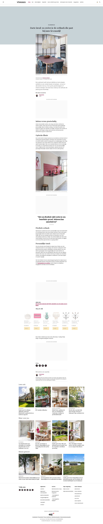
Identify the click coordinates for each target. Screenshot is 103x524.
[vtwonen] (21, 2)
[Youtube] (27, 490)
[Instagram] (25, 490)
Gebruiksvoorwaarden (55, 517)
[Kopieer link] (37, 366)
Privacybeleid (40, 517)
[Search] (99, 2)
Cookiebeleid (34, 517)
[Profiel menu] (97, 2)
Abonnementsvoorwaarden (65, 517)
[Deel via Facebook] (43, 366)
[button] (47, 517)
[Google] (20, 490)
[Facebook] (22, 490)
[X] (32, 490)
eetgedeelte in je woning (44, 263)
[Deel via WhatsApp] (40, 366)
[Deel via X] (46, 366)
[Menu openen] (3, 2)
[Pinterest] (30, 490)
